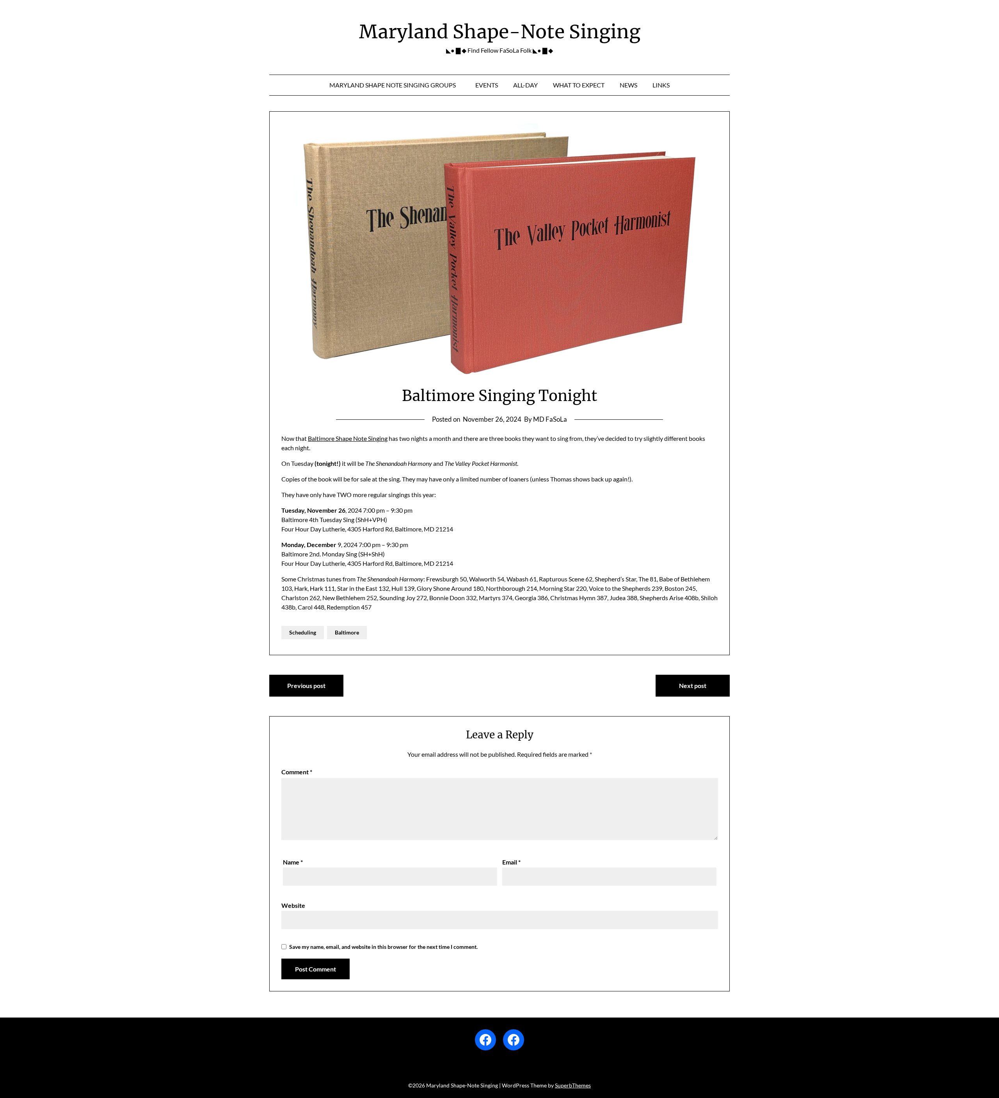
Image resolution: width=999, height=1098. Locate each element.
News (628, 85)
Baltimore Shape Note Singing (348, 438)
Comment (296, 771)
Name (293, 862)
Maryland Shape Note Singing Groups (392, 85)
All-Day (525, 85)
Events (486, 85)
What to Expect (578, 85)
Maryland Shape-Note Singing (499, 31)
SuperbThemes (573, 1085)
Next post (692, 685)
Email (511, 862)
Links (661, 85)
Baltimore (347, 632)
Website (293, 905)
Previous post (306, 685)
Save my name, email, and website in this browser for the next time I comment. (383, 946)
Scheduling (302, 632)
